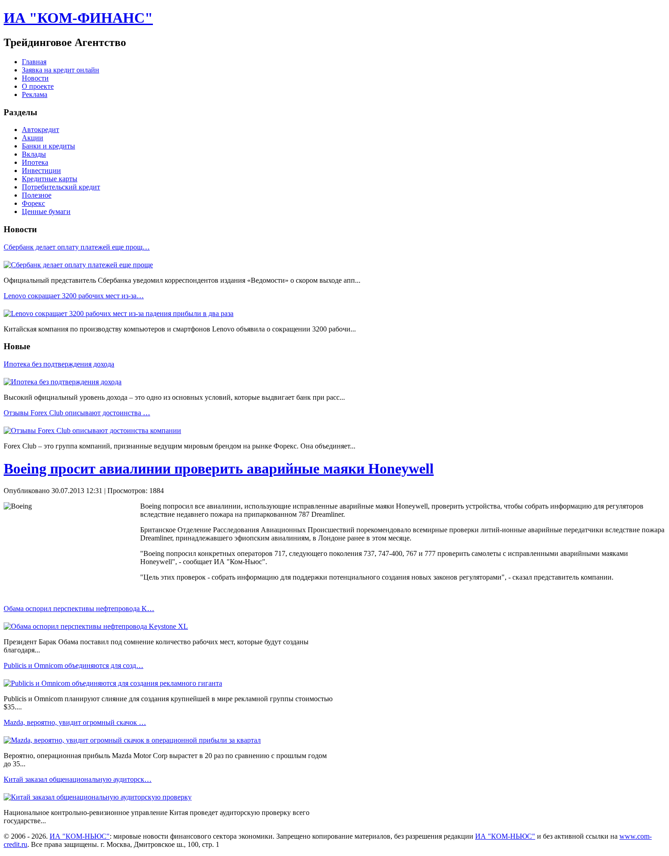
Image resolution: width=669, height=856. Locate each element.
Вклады (34, 154)
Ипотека (35, 162)
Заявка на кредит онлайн (60, 70)
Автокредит (40, 129)
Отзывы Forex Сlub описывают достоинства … (77, 413)
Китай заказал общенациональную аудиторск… (78, 779)
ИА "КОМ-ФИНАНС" (78, 18)
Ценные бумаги (46, 211)
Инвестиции (41, 170)
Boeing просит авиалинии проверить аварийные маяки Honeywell (219, 468)
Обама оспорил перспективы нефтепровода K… (79, 608)
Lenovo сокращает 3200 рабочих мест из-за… (74, 296)
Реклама (34, 94)
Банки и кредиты (48, 146)
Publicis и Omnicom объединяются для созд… (73, 665)
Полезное (36, 195)
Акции (32, 138)
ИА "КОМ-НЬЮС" (80, 836)
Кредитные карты (49, 179)
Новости (35, 78)
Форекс (33, 203)
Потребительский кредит (61, 187)
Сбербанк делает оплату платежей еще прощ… (77, 247)
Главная (34, 62)
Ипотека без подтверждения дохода (59, 364)
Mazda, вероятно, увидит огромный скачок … (75, 722)
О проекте (38, 86)
